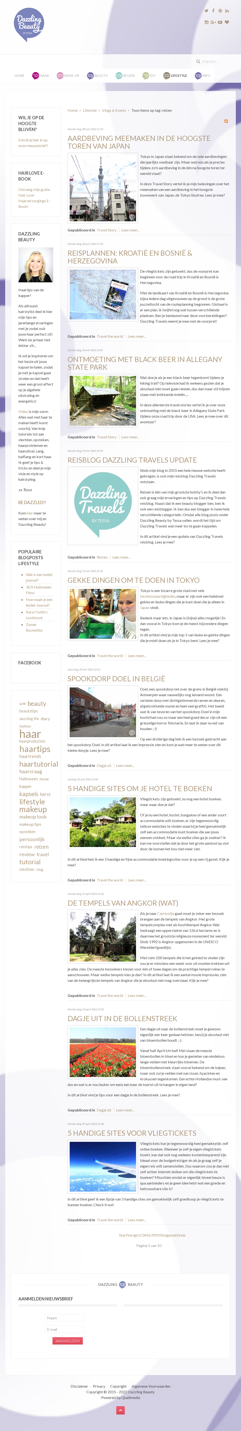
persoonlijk (32, 839)
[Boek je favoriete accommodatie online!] (103, 821)
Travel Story (106, 230)
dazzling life (29, 718)
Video (23, 411)
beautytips (28, 711)
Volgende (169, 1235)
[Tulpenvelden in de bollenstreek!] (103, 1051)
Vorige (132, 1235)
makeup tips (30, 824)
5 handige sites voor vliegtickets (132, 1133)
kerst (45, 794)
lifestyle (32, 801)
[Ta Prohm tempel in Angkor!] (103, 936)
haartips (35, 749)
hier (30, 513)
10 (159, 1235)
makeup (33, 809)
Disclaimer (79, 1386)
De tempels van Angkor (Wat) (123, 903)
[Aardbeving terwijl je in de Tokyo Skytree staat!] (103, 187)
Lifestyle (90, 110)
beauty (37, 703)
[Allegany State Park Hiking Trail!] (103, 400)
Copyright (118, 1386)
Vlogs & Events (114, 110)
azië (22, 703)
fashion (25, 726)
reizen (41, 846)
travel (42, 854)
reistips (25, 846)
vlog (39, 869)
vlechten (26, 869)
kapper (25, 786)
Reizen (102, 557)
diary (45, 718)
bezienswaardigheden (157, 596)
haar (30, 733)
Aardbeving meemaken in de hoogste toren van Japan (139, 142)
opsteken (27, 831)
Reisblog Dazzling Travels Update (132, 460)
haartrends (30, 756)
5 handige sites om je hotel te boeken (140, 788)
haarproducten (32, 741)
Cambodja (165, 913)
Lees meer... (130, 230)
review (27, 854)
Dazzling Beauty (141, 1392)
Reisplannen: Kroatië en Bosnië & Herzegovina (130, 257)
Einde (181, 1235)
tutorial (30, 862)
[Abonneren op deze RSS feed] (226, 121)
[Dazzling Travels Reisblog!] (103, 505)
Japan (144, 607)
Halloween (28, 779)
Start (123, 1235)
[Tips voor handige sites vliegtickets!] (103, 1166)
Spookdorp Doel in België (116, 678)
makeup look (33, 816)
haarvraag (30, 771)
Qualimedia (130, 1397)
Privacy (99, 1386)
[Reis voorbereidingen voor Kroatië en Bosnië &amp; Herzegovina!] (103, 294)
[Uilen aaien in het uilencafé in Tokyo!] (103, 613)
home (44, 779)
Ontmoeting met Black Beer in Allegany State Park (145, 363)
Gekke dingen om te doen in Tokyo (134, 580)
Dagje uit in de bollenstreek (122, 1018)
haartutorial (38, 764)
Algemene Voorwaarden (151, 1386)
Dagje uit (104, 765)
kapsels (28, 793)
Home (19, 76)
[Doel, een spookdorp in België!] (103, 711)
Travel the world (110, 336)
